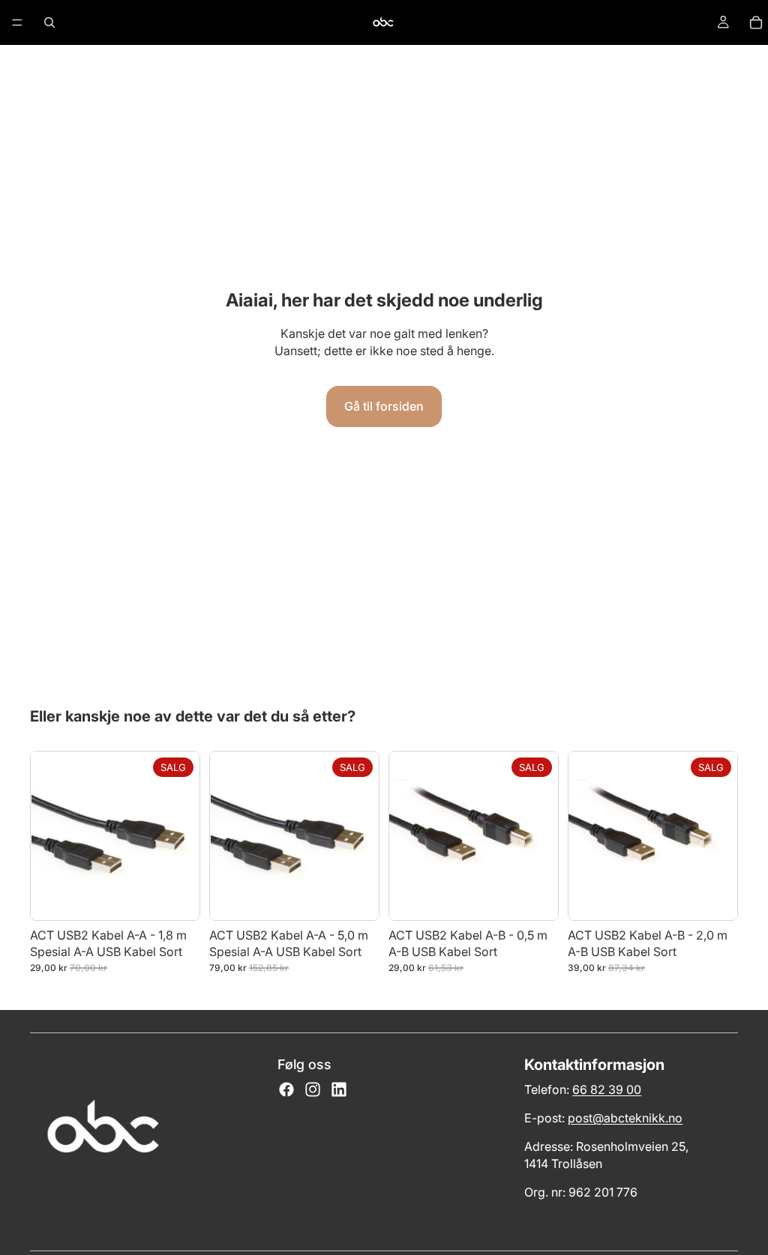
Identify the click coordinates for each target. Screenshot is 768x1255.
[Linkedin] (339, 1089)
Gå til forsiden (384, 406)
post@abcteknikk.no (625, 1117)
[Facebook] (287, 1089)
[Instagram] (313, 1089)
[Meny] (17, 22)
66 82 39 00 (606, 1089)
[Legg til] (176, 896)
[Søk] (49, 22)
